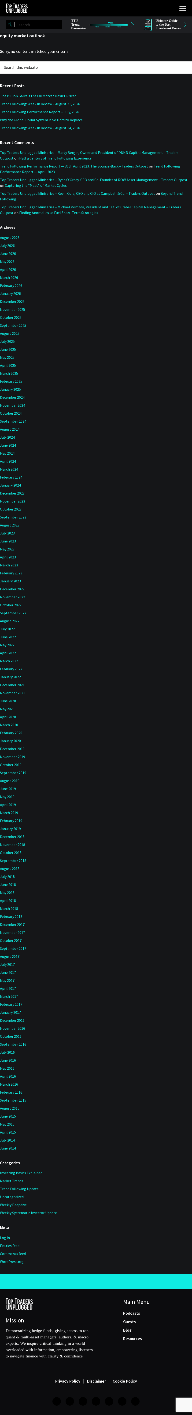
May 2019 (7, 796)
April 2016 (8, 1076)
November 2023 (12, 501)
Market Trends (11, 1180)
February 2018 (11, 916)
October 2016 (11, 1036)
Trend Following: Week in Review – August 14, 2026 (40, 127)
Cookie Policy (125, 1381)
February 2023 (11, 573)
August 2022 (9, 621)
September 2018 (13, 860)
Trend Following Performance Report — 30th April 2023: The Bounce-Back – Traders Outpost (74, 166)
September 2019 (13, 772)
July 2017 (7, 964)
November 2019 (12, 756)
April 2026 (8, 269)
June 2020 (8, 700)
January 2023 (10, 581)
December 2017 (12, 924)
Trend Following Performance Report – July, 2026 (39, 111)
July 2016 (7, 1052)
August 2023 (9, 525)
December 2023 (12, 493)
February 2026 (11, 285)
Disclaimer (96, 1381)
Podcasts (131, 1313)
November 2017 (12, 932)
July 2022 (7, 629)
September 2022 (13, 613)
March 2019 (9, 812)
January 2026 (10, 293)
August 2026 (9, 237)
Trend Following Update (19, 1188)
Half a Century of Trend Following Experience (55, 158)
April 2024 (8, 461)
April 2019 (8, 804)
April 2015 (8, 1132)
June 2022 (8, 637)
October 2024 (11, 413)
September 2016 (13, 1044)
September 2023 (13, 517)
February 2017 (11, 1004)
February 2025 (11, 381)
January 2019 (10, 828)
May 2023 (7, 549)
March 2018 (9, 908)
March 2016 (9, 1084)
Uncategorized (12, 1196)
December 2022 (12, 589)
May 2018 (7, 892)
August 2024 (9, 429)
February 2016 (11, 1092)
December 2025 (12, 301)
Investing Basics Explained (21, 1172)
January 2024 (10, 485)
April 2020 (8, 716)
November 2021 (12, 692)
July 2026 (7, 245)
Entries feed (9, 1245)
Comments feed (13, 1253)
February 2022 (11, 669)
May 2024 (7, 453)
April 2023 (8, 557)
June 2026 (8, 253)
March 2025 (9, 373)
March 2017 (9, 996)
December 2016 (12, 1020)
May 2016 (7, 1068)
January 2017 (10, 1012)
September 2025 (13, 325)
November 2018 (12, 844)
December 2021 (12, 684)
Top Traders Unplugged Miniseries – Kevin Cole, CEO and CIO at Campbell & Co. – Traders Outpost (77, 193)
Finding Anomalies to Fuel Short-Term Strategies (58, 212)
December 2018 (12, 836)
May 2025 (7, 357)
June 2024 (8, 445)
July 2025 (7, 341)
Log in (5, 1237)
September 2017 (13, 948)
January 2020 (10, 740)
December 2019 (12, 748)
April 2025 (8, 365)
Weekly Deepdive (13, 1204)
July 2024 (7, 437)
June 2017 (8, 972)
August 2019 (9, 780)
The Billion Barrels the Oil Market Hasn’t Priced (38, 96)
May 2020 (7, 708)
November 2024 (12, 405)
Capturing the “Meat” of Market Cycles (36, 185)
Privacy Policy (67, 1381)
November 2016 (12, 1028)
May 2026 (7, 261)
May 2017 (7, 980)
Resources (132, 1338)
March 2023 (9, 565)
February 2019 (11, 820)
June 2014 (8, 1148)
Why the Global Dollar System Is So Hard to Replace (41, 119)
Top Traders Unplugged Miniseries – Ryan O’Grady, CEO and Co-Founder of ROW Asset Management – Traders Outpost (94, 179)
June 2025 (8, 349)
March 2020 (9, 724)
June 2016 (8, 1060)
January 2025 (10, 389)
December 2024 (12, 397)
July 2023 (7, 533)
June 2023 (8, 541)
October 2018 (11, 852)
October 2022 (11, 605)
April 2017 (8, 988)
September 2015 (13, 1100)
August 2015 (9, 1108)
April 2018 (8, 900)
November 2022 (12, 597)
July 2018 (7, 876)
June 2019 (8, 788)
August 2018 (9, 868)
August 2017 (9, 956)
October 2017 (11, 940)
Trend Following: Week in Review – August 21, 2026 (40, 103)
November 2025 (12, 309)
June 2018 (8, 884)
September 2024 (13, 421)
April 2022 (8, 653)
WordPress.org (12, 1261)
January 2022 (10, 676)
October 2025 (11, 317)
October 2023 (11, 509)
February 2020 (11, 732)
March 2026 (9, 277)
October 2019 (11, 764)
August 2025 (9, 333)
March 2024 (9, 469)
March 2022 (9, 661)
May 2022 (7, 645)
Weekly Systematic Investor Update (28, 1212)
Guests (129, 1321)
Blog (127, 1330)
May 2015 (7, 1124)
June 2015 (8, 1116)
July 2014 (7, 1140)
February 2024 (11, 477)
